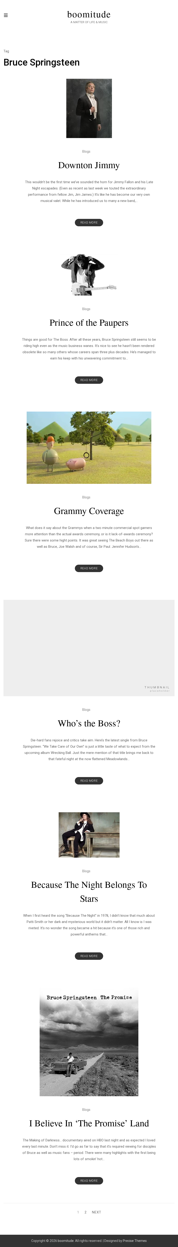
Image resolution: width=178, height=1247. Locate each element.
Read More (89, 222)
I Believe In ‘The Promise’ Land (89, 1123)
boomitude (89, 14)
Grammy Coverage (89, 510)
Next (96, 1212)
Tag (6, 51)
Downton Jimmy (89, 164)
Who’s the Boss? (89, 723)
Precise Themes (135, 1241)
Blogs (86, 151)
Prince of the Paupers (89, 322)
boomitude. (66, 1241)
